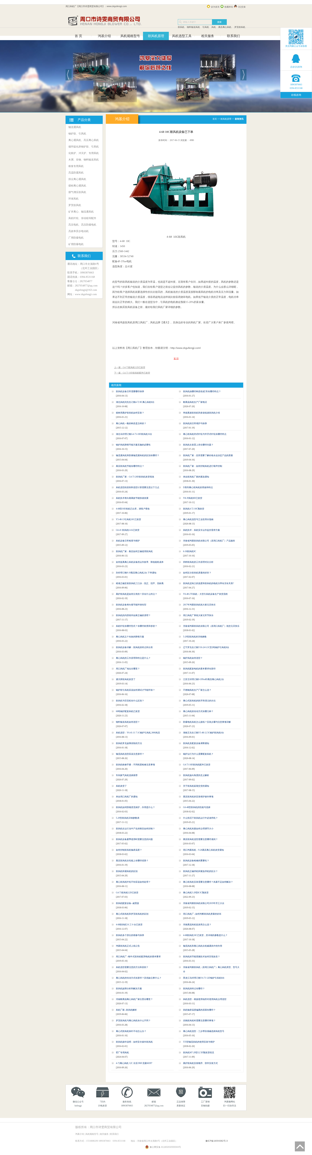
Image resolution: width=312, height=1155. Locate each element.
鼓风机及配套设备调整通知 (196, 743)
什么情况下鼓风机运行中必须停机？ (200, 818)
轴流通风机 (74, 127)
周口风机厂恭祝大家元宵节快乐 (198, 615)
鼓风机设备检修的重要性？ (196, 860)
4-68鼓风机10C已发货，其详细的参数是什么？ (205, 935)
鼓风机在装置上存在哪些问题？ (198, 444)
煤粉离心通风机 (77, 185)
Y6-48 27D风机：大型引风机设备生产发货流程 (205, 594)
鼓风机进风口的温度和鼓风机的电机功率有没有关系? (208, 583)
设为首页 (215, 7)
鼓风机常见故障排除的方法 (129, 743)
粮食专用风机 (76, 166)
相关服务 (207, 36)
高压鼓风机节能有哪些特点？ (130, 466)
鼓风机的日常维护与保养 (195, 423)
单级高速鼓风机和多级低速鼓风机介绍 (201, 413)
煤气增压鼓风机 (77, 192)
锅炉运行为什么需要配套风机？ (198, 754)
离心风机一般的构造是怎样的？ (131, 423)
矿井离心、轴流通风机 (81, 211)
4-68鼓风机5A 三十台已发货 (129, 924)
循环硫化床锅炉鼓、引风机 (83, 146)
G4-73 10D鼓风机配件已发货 (196, 764)
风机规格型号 (130, 36)
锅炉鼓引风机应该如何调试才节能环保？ (135, 690)
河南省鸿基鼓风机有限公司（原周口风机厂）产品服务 (209, 540)
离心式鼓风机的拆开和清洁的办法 (199, 700)
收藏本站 (228, 7)
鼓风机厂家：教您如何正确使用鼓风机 (134, 551)
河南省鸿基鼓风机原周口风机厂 (130, 322)
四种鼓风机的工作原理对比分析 (198, 562)
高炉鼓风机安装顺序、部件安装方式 (200, 1063)
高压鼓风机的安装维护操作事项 (198, 796)
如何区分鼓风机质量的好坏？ (197, 572)
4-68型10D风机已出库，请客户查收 (133, 508)
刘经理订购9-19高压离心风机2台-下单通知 (136, 572)
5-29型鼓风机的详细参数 (195, 636)
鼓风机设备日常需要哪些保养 (130, 391)
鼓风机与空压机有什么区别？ (130, 700)
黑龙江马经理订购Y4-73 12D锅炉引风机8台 (203, 978)
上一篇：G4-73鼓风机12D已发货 (129, 367)
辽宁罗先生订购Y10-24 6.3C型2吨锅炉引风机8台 (206, 647)
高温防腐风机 (76, 172)
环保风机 (73, 198)
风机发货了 (121, 786)
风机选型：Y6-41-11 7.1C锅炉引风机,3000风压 (138, 732)
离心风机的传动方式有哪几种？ (198, 711)
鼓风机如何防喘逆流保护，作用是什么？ (135, 807)
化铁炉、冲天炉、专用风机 (83, 153)
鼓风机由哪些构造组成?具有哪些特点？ (202, 391)
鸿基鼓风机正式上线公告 (128, 946)
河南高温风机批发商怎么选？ (197, 924)
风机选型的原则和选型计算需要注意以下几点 (137, 487)
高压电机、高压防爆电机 (82, 224)
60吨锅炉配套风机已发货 (128, 711)
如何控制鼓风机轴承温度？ (129, 850)
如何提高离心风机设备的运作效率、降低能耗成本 (140, 562)
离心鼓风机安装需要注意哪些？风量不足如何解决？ (208, 882)
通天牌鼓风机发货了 (125, 679)
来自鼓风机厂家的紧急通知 (196, 476)
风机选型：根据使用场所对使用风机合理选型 (204, 999)
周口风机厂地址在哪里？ (128, 668)
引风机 (205, 27)
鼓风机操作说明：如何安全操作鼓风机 (134, 1042)
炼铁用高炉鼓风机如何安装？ (130, 413)
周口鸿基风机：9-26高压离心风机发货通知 (203, 850)
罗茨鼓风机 (239, 27)
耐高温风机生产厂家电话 (195, 402)
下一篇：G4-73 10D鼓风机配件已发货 (132, 373)
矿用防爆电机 (76, 244)
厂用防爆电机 (76, 237)
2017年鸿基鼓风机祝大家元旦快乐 (199, 604)
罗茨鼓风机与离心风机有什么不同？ (133, 1020)
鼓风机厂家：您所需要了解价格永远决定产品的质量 (208, 455)
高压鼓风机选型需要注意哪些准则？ (200, 839)
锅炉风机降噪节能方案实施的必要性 (133, 444)
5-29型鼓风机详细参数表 (127, 818)
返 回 (176, 358)
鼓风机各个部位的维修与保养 (130, 935)
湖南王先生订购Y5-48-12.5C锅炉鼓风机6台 (203, 732)
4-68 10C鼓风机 (176, 236)
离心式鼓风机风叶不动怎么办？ (131, 1031)
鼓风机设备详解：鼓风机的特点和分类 (134, 647)
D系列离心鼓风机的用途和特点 (198, 487)
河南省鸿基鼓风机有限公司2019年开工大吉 (203, 903)
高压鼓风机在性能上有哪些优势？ (132, 860)
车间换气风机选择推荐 (127, 775)
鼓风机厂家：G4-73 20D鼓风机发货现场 (135, 476)
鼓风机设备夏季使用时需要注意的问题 (134, 839)
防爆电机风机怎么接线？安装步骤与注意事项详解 (207, 722)
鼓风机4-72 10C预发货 (193, 508)
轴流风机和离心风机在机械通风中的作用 (202, 946)
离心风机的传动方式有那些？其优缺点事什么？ (138, 978)
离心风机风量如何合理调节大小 (198, 828)
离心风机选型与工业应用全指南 (198, 519)
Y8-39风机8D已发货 (192, 498)
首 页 (78, 36)
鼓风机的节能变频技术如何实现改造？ (201, 956)
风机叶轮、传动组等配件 (82, 218)
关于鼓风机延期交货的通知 (196, 786)
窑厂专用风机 (122, 1052)
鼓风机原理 (156, 36)
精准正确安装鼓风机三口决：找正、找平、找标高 (140, 583)
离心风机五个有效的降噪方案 (130, 636)
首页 (215, 119)
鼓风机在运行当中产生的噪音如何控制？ (135, 828)
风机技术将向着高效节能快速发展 (132, 498)
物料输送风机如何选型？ (128, 722)
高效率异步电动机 (78, 231)
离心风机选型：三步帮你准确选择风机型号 (203, 1031)
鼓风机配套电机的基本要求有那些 (199, 668)
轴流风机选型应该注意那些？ (130, 754)
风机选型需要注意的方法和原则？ (132, 967)
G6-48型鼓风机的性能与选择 (196, 807)
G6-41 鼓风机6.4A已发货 (127, 530)
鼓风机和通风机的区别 (127, 871)
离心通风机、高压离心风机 (83, 140)
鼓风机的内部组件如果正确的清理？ (133, 615)
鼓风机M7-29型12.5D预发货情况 (198, 1052)
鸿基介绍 (104, 36)
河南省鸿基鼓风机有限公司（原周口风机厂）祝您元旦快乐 (211, 626)
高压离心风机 (224, 27)
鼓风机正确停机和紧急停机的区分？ (200, 871)
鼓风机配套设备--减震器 (127, 903)
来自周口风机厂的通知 (127, 796)
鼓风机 (181, 27)
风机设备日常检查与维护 (128, 540)
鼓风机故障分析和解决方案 (129, 988)
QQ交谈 (242, 7)
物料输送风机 (193, 27)
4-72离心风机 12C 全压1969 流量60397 (134, 1063)
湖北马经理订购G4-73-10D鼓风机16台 (134, 434)
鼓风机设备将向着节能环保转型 (131, 604)
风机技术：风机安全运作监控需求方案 (201, 530)
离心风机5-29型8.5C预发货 (196, 892)
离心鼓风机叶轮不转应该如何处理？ (133, 882)
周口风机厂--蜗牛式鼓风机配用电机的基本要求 (138, 956)
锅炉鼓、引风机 (77, 133)
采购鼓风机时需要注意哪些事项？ (199, 1020)
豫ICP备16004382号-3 (216, 1141)
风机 (213, 27)
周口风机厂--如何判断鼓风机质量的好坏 (202, 914)
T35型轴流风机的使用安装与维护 (199, 1042)
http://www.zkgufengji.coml (185, 347)
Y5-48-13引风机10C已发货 (128, 519)
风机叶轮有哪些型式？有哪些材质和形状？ (136, 626)
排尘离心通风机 (77, 179)
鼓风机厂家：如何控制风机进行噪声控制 (202, 466)
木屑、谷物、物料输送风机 (83, 159)
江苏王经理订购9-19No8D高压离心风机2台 (203, 679)
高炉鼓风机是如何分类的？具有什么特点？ (136, 594)
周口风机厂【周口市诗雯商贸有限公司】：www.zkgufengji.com (96, 6)
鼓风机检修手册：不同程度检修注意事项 (135, 764)
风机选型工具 (182, 36)
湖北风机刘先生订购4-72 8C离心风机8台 (135, 402)
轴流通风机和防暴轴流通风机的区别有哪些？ (137, 455)
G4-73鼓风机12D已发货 (127, 892)
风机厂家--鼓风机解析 (126, 1010)
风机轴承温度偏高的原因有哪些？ (199, 1010)
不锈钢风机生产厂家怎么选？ (197, 690)
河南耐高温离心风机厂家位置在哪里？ (134, 999)
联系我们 (233, 36)
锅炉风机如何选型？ (193, 658)
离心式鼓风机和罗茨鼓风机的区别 (132, 914)
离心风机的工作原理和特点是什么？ (133, 658)
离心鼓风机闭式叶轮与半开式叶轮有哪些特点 (204, 434)
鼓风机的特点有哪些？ (194, 988)
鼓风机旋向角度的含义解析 (196, 775)
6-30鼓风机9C (189, 551)
